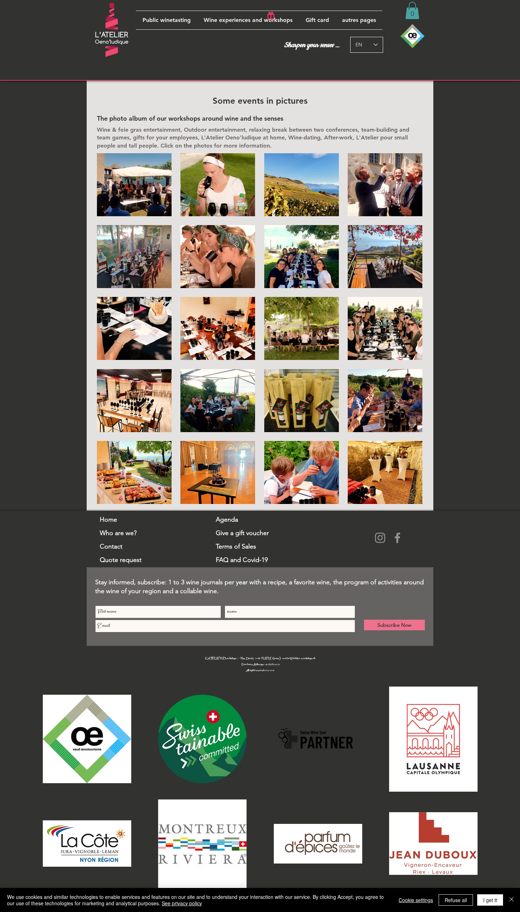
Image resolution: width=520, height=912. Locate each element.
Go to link (111, 208)
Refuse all (456, 900)
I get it (490, 900)
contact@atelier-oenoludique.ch (298, 658)
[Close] (511, 900)
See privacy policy (182, 903)
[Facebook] (397, 538)
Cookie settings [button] (416, 900)
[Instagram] (380, 538)
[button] (248, 20)
